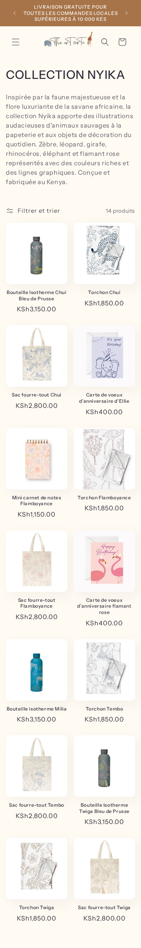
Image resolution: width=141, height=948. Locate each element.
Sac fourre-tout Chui (36, 395)
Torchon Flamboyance (104, 497)
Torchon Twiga (36, 907)
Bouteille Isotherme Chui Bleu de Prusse (36, 295)
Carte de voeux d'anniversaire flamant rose (104, 606)
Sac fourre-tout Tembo (36, 805)
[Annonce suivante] (126, 13)
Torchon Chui (104, 292)
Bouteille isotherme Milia (37, 709)
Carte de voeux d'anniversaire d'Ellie (104, 398)
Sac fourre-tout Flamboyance (37, 603)
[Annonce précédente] (14, 13)
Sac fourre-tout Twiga (104, 907)
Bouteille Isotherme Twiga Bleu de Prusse (104, 808)
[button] (15, 42)
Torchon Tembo (104, 709)
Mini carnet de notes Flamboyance (36, 501)
